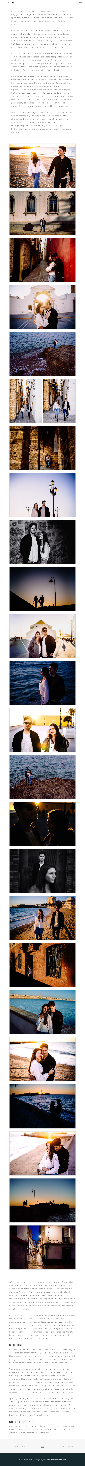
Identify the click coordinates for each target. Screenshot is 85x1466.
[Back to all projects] (42, 1445)
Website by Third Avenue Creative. (54, 1460)
